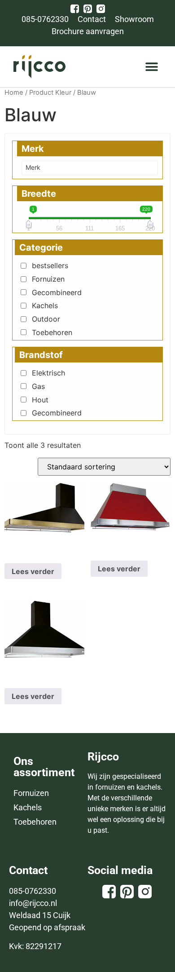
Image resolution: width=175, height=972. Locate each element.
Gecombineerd (57, 292)
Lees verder (33, 571)
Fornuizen (48, 278)
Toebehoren (52, 332)
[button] (151, 67)
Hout (40, 399)
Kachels (45, 305)
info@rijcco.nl (33, 903)
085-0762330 (32, 891)
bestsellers (50, 265)
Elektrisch (48, 372)
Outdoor (46, 318)
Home (13, 92)
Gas (38, 386)
